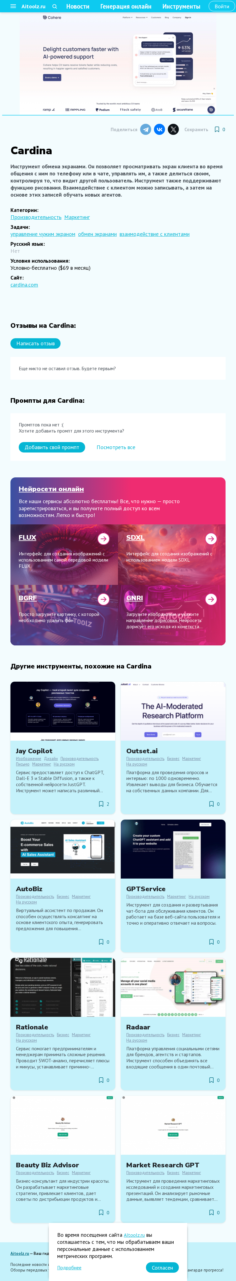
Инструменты (181, 6)
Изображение (28, 758)
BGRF (28, 598)
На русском (64, 764)
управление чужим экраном (42, 233)
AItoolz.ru (134, 1235)
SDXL (135, 537)
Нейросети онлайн (51, 489)
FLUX (27, 537)
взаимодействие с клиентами (155, 233)
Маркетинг (77, 217)
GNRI (134, 598)
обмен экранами (97, 233)
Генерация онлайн (125, 6)
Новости (77, 6)
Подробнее (69, 1267)
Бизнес (173, 758)
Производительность (35, 217)
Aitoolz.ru (33, 6)
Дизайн (51, 758)
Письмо (23, 764)
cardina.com (24, 284)
